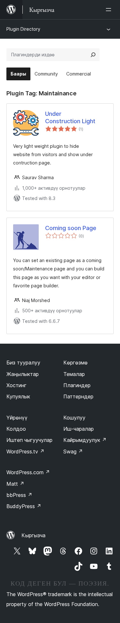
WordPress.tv (25, 451)
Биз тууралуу (23, 362)
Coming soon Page (70, 228)
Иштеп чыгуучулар (29, 440)
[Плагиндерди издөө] (93, 54)
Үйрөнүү (17, 417)
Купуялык (18, 396)
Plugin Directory (23, 29)
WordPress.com (28, 472)
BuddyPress (23, 506)
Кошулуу (74, 417)
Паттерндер (78, 396)
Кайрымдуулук (85, 440)
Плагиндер (77, 385)
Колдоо (16, 429)
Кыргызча (33, 535)
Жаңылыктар (22, 374)
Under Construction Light (70, 117)
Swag (73, 451)
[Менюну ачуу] (110, 9)
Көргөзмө (75, 362)
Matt (15, 484)
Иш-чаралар (78, 429)
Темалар (74, 374)
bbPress (19, 495)
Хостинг (16, 385)
